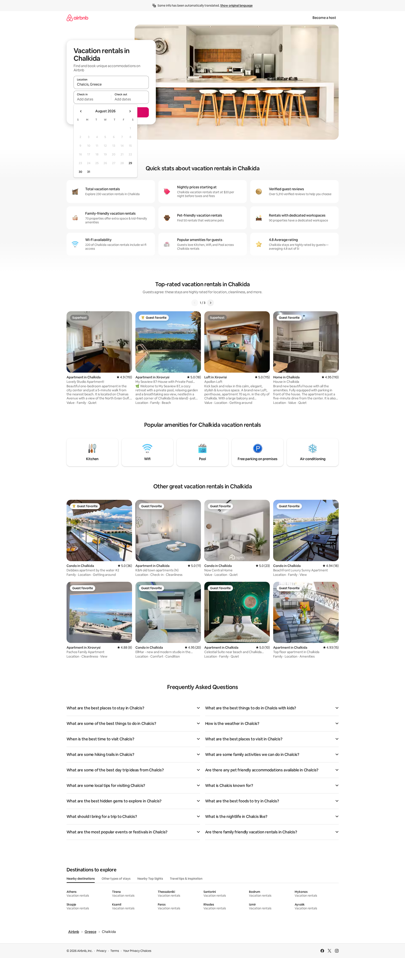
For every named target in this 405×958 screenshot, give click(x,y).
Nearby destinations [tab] (81, 879)
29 (130, 163)
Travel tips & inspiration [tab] (186, 879)
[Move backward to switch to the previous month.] (81, 111)
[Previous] (194, 302)
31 (88, 172)
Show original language (236, 5)
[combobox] (111, 84)
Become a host (324, 17)
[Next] (210, 302)
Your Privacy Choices (137, 951)
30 (80, 172)
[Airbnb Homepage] (77, 17)
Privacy (101, 951)
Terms (114, 951)
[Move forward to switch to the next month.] (130, 111)
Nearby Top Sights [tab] (150, 879)
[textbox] (92, 99)
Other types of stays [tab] (116, 879)
